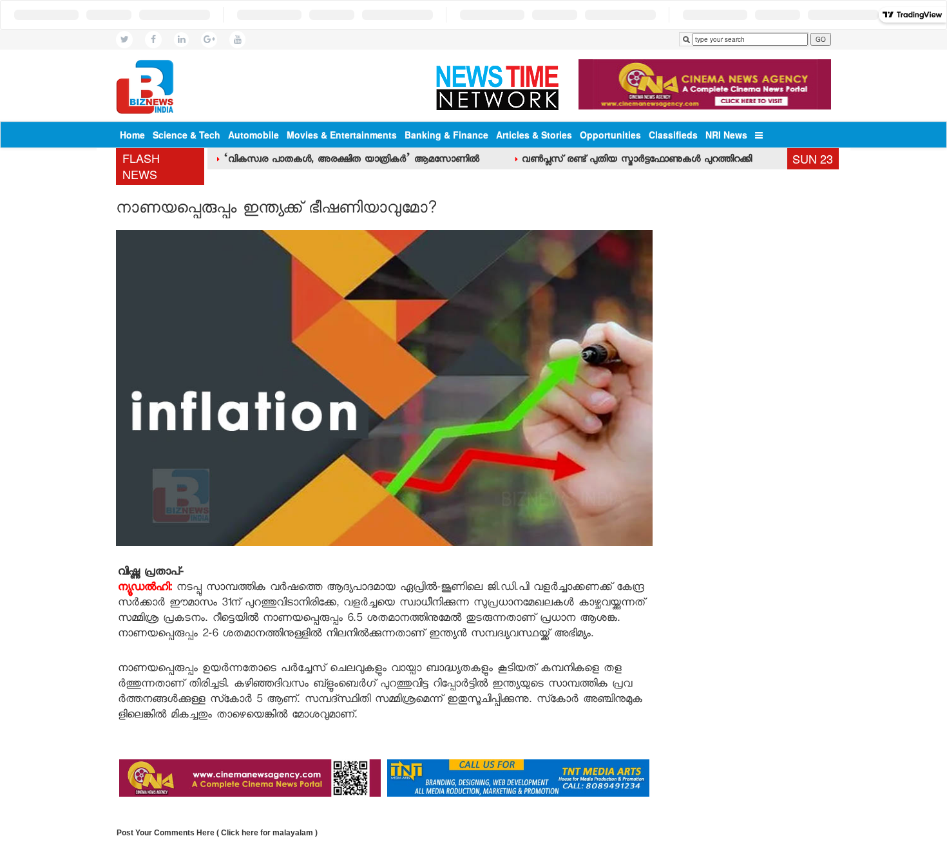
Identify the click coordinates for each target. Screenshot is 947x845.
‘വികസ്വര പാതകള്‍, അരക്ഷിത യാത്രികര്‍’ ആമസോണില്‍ (351, 160)
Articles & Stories (534, 134)
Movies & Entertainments (342, 134)
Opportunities (610, 134)
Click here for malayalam (267, 832)
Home (132, 134)
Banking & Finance (446, 134)
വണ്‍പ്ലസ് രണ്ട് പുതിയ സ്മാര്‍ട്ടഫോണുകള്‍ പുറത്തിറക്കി (637, 160)
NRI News (726, 134)
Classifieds (673, 134)
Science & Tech (186, 134)
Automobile (253, 134)
